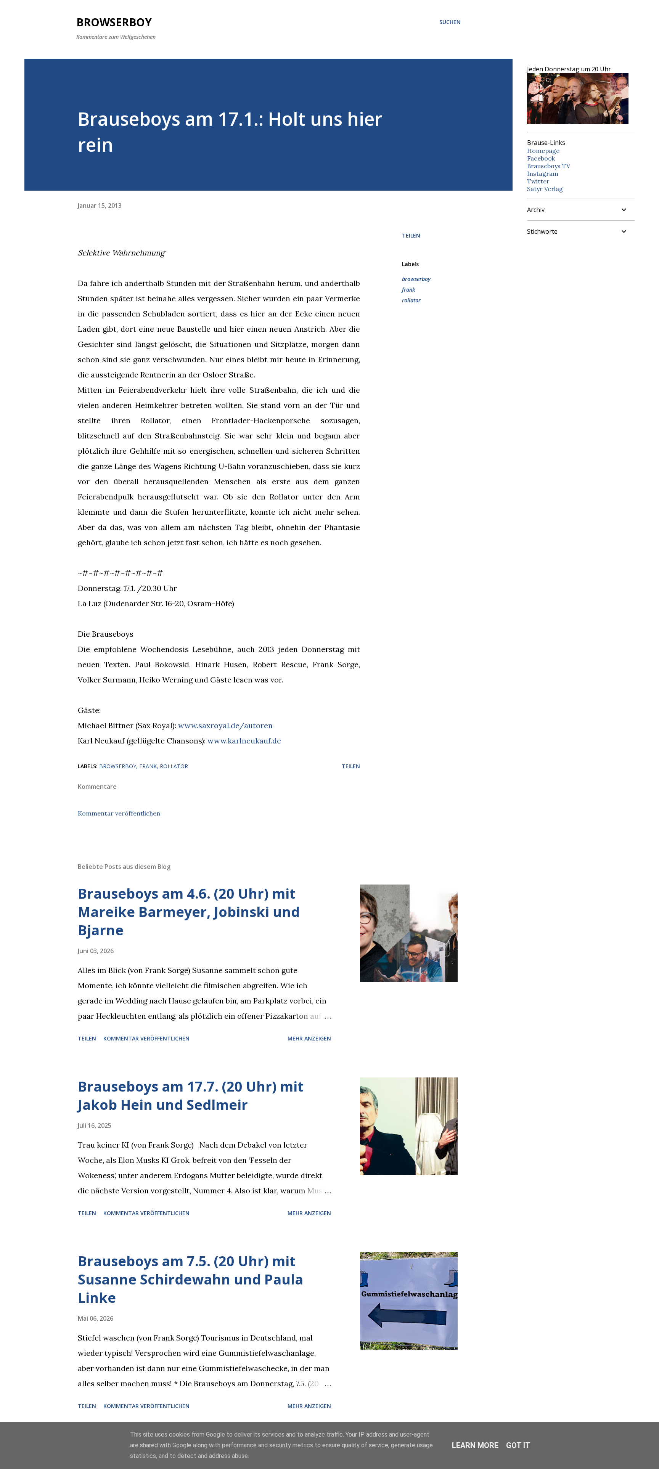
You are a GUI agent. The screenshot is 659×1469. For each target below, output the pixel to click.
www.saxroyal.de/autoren (225, 725)
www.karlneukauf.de (244, 740)
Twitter (538, 181)
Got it (518, 1445)
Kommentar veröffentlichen (119, 813)
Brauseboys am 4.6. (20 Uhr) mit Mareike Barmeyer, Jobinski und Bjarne (189, 911)
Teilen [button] (411, 235)
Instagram (542, 173)
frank (408, 289)
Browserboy (114, 22)
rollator (411, 300)
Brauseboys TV (548, 166)
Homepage (543, 150)
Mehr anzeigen (309, 1038)
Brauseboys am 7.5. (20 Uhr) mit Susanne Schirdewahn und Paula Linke (190, 1279)
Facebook (541, 158)
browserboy (416, 279)
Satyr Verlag (545, 189)
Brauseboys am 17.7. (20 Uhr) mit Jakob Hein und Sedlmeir (191, 1095)
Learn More (475, 1445)
